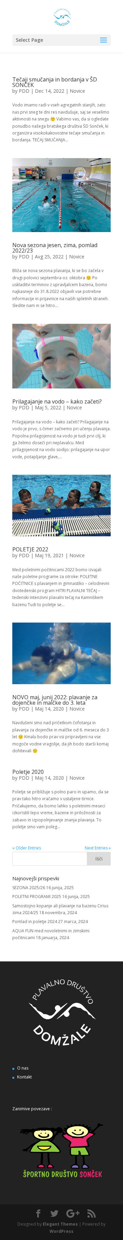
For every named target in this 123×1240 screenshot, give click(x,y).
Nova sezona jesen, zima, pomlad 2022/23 (54, 247)
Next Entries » (98, 848)
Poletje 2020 (28, 772)
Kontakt (24, 1077)
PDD (24, 91)
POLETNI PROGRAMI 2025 (36, 896)
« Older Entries (26, 848)
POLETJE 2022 (30, 549)
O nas (22, 1068)
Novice (77, 91)
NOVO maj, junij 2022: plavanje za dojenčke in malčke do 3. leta (54, 699)
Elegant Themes (60, 1224)
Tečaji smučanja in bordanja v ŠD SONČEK (54, 82)
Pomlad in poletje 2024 (34, 921)
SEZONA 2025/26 (28, 888)
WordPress (61, 1231)
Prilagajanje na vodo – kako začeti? (57, 401)
